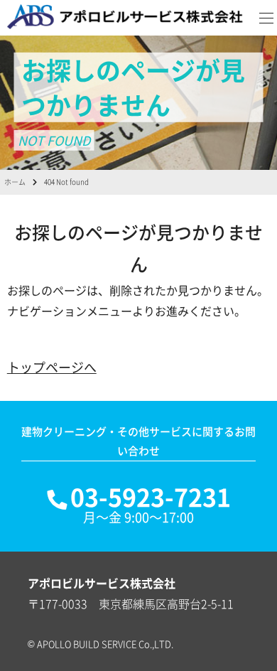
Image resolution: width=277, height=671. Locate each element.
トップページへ (52, 367)
